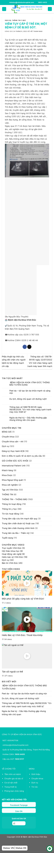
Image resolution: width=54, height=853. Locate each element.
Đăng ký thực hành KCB (13, 451)
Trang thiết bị (10, 787)
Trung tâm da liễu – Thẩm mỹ (16, 533)
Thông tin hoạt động (11, 504)
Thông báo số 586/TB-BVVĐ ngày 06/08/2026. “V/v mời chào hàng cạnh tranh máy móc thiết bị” (30, 409)
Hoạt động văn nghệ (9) (13, 554)
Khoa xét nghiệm (10, 485)
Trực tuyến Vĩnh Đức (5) (13, 548)
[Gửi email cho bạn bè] (29, 347)
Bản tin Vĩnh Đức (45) (12, 563)
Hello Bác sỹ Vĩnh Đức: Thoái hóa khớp (22, 635)
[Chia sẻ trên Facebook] (25, 347)
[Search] (50, 9)
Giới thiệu (35, 774)
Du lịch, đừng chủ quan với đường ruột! (28, 399)
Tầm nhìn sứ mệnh (12, 774)
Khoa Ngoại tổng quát (12, 480)
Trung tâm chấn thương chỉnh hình (18, 528)
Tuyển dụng (7, 538)
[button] (4, 9)
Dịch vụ (8, 20)
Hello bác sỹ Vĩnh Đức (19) (14, 557)
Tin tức (34, 787)
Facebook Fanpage (19, 805)
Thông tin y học (19, 20)
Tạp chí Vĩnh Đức (10, 489)
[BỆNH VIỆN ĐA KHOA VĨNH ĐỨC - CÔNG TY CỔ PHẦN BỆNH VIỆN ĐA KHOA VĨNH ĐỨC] (27, 9)
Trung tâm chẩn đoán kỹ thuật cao (18, 523)
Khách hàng (7, 470)
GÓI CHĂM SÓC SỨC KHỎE (15, 460)
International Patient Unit (13, 465)
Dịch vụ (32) (8, 560)
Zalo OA (18, 811)
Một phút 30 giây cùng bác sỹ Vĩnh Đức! (23, 598)
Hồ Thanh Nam (36, 31)
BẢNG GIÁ (7, 431)
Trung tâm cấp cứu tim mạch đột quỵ (19, 518)
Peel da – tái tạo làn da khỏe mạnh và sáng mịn (29, 392)
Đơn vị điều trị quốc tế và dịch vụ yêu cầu (22, 456)
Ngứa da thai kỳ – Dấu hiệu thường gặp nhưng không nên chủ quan (28, 419)
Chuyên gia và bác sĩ (13, 778)
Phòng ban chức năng (14, 791)
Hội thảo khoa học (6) (12, 551)
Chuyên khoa (8, 436)
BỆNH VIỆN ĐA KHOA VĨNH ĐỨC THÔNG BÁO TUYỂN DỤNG (29, 383)
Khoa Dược (7, 475)
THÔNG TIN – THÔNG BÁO (14, 499)
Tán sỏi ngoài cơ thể (12, 671)
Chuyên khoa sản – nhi (12, 441)
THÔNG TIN (7, 494)
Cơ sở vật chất (10, 782)
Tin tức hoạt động (10, 513)
